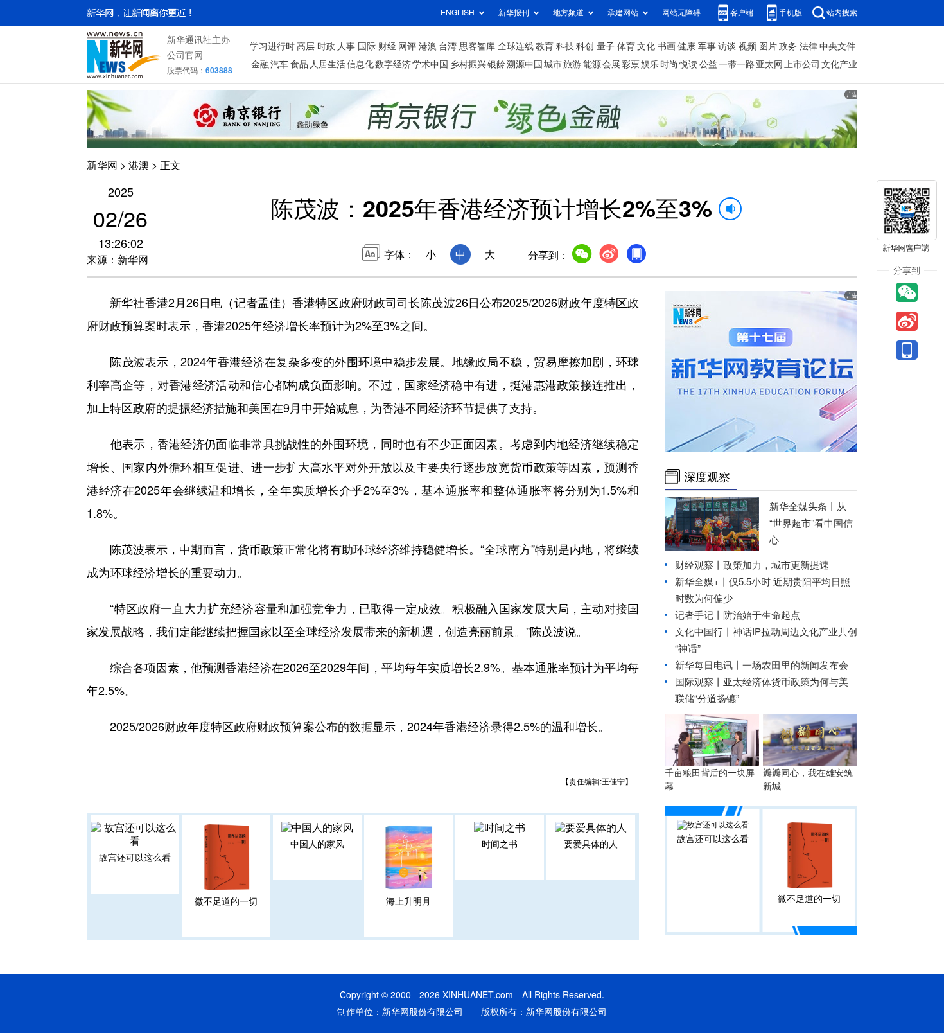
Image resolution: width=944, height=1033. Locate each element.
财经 (387, 46)
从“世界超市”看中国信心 (811, 523)
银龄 (496, 64)
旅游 (572, 64)
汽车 (279, 64)
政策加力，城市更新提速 (776, 565)
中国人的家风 (317, 844)
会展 (611, 64)
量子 (606, 46)
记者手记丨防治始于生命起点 (737, 615)
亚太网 (769, 64)
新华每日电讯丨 (708, 665)
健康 (686, 46)
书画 (667, 46)
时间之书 (500, 844)
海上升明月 (408, 901)
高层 (306, 46)
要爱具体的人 (591, 844)
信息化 (360, 64)
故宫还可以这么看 (135, 857)
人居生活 (327, 64)
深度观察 (707, 476)
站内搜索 (841, 12)
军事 (707, 46)
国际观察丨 (699, 682)
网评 (407, 46)
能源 (592, 64)
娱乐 (650, 64)
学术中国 (430, 64)
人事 (346, 46)
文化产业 (839, 64)
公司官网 (185, 55)
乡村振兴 (468, 64)
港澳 (428, 46)
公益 (708, 64)
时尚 (669, 64)
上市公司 (802, 64)
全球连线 (516, 46)
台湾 (448, 46)
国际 (367, 46)
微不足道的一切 (226, 901)
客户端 (741, 12)
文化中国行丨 (704, 632)
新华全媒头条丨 (803, 506)
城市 (553, 64)
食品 (299, 64)
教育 (545, 46)
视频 (747, 46)
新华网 (102, 165)
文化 (646, 46)
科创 (585, 46)
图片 (768, 46)
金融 (260, 64)
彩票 (631, 64)
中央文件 (837, 46)
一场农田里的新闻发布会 (795, 665)
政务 (788, 46)
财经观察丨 (699, 565)
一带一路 (737, 64)
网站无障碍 (681, 12)
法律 (808, 46)
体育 (626, 46)
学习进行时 (272, 46)
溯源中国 (525, 64)
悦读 (688, 64)
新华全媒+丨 (702, 582)
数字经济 (393, 64)
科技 (565, 46)
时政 (326, 46)
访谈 (727, 46)
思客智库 (477, 46)
